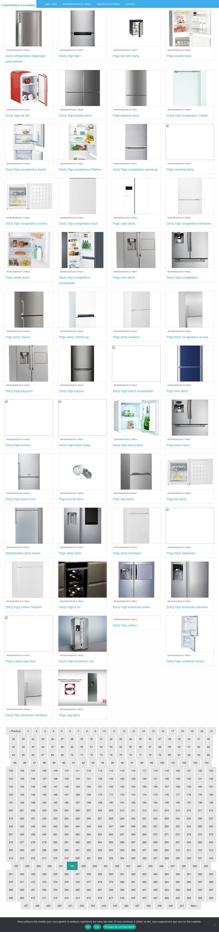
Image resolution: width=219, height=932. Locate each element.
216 (189, 810)
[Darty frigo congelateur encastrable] (82, 249)
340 (95, 866)
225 (78, 818)
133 (111, 778)
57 (150, 746)
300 (67, 850)
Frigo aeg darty (69, 715)
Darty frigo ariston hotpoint (24, 607)
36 (150, 739)
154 (133, 786)
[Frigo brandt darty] (82, 471)
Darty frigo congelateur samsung (135, 169)
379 (111, 882)
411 (44, 897)
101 (173, 762)
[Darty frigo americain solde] (136, 579)
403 (167, 889)
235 (189, 818)
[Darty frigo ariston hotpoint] (29, 579)
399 (122, 889)
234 (178, 818)
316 (33, 858)
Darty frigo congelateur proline (26, 223)
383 (155, 882)
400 (133, 889)
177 (178, 794)
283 (89, 842)
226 (89, 818)
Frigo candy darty (17, 277)
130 (78, 778)
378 (100, 882)
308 (155, 850)
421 (155, 897)
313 (211, 850)
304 (111, 850)
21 (211, 731)
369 (211, 874)
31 (101, 739)
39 (179, 739)
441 (182, 905)
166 (55, 794)
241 (44, 826)
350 (206, 866)
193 (144, 802)
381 (133, 882)
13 (133, 731)
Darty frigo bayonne (19, 391)
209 (111, 810)
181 (11, 802)
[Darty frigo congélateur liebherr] (82, 141)
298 (44, 850)
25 (42, 739)
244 (78, 826)
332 (211, 858)
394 (67, 889)
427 (26, 905)
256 (211, 826)
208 (100, 810)
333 (16, 866)
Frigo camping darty (180, 169)
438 (148, 905)
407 (211, 889)
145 (33, 786)
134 (122, 778)
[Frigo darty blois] (82, 525)
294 (211, 842)
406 (200, 889)
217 (200, 810)
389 (11, 889)
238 (11, 826)
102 (184, 762)
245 (89, 826)
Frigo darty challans (126, 337)
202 (33, 810)
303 (100, 850)
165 (44, 794)
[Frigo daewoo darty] (136, 87)
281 (67, 842)
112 (89, 770)
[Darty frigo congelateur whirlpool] (190, 195)
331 (200, 858)
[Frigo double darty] (190, 28)
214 (167, 810)
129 (67, 778)
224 (67, 818)
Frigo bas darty (123, 499)
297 (33, 850)
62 (198, 746)
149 (78, 786)
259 (33, 834)
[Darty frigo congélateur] (190, 249)
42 (208, 739)
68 (52, 754)
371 (22, 882)
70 (72, 754)
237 (211, 818)
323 (111, 858)
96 (122, 762)
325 (133, 858)
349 (195, 866)
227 (100, 818)
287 (133, 842)
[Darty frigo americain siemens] (190, 579)
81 (179, 754)
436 (126, 905)
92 (83, 762)
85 (15, 762)
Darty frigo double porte (75, 115)
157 (167, 786)
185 (55, 802)
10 (104, 731)
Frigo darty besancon (181, 553)
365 (167, 874)
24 (33, 739)
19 (192, 731)
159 (189, 786)
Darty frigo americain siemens (187, 607)
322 (100, 858)
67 (42, 754)
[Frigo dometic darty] (136, 28)
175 (155, 794)
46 (42, 746)
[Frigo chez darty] (136, 249)
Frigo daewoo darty (126, 115)
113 (100, 770)
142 (211, 778)
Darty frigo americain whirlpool (26, 715)
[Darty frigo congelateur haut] (82, 195)
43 (13, 746)
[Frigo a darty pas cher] (29, 633)
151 (100, 786)
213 (155, 810)
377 (89, 882)
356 (67, 874)
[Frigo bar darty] (190, 471)
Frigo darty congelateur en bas (187, 337)
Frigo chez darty (124, 277)
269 (144, 834)
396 (89, 889)
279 (44, 842)
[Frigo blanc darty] (190, 417)
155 (144, 786)
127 (44, 778)
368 (200, 874)
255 (200, 826)
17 (172, 731)
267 (122, 834)
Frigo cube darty (124, 223)
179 (200, 794)
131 (89, 778)
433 (93, 905)
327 (155, 858)
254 (189, 826)
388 (211, 882)
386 (189, 882)
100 (162, 762)
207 (89, 810)
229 (122, 818)
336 (50, 866)
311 (189, 850)
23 (23, 739)
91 (73, 762)
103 (195, 762)
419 (133, 897)
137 (155, 778)
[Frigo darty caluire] (29, 309)
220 (22, 818)
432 (82, 905)
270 (155, 834)
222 (44, 818)
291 (178, 842)
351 (11, 874)
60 (179, 746)
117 (144, 770)
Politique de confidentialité (119, 926)
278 (33, 842)
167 (67, 794)
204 (55, 810)
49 (72, 746)
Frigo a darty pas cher (21, 661)
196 (178, 802)
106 (22, 770)
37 (159, 739)
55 (130, 746)
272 (178, 834)
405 (189, 889)
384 (167, 882)
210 (122, 810)
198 (200, 802)
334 (27, 866)
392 (44, 889)
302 (89, 850)
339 (84, 866)
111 (78, 770)
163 (22, 794)
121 (189, 770)
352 (22, 874)
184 (44, 802)
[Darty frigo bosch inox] (29, 471)
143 (11, 786)
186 (67, 802)
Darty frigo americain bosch (185, 661)
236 (200, 818)
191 (122, 802)
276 (11, 842)
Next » (194, 905)
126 (33, 778)
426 (211, 897)
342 (117, 866)
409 (22, 897)
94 (102, 762)
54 (120, 746)
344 (139, 866)
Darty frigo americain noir (76, 661)
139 (178, 778)
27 (62, 739)
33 (120, 739)
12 (124, 731)
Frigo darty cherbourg (74, 337)
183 (33, 802)
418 (122, 897)
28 (72, 739)
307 (144, 850)
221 (33, 818)
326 (144, 858)
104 (206, 762)
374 (55, 882)
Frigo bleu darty (177, 391)
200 (11, 810)
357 (78, 874)
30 (91, 739)
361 (122, 874)
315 (22, 858)
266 (111, 834)
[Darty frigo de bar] (29, 87)
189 (100, 802)
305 (122, 850)
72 (91, 754)
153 (122, 786)
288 (144, 842)
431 (71, 905)
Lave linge (51, 4)
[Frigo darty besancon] (190, 525)
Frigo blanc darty (178, 445)
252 (167, 826)
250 (144, 826)
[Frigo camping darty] (190, 141)
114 (111, 770)
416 (100, 897)
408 (11, 897)
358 (89, 874)
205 (67, 810)
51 (91, 746)
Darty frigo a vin (70, 607)
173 (133, 794)
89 (54, 762)
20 (202, 731)
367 (189, 874)
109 (55, 770)
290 (167, 842)
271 (167, 834)
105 (11, 770)
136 (144, 778)
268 (133, 834)
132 (100, 778)
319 (67, 858)
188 (89, 802)
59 (169, 746)
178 (189, 794)
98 (141, 762)
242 (55, 826)
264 (89, 834)
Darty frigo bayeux (71, 391)
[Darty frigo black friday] (82, 417)
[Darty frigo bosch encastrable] (136, 363)
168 (78, 794)
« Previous (15, 731)
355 (55, 874)
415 (89, 897)
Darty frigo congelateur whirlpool (189, 223)
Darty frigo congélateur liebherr (80, 169)
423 (178, 897)
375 (67, 882)
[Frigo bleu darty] (190, 363)
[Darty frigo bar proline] (136, 417)
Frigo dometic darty (126, 55)
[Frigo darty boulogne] (136, 525)
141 (200, 778)
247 (111, 826)
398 (111, 889)
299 (55, 850)
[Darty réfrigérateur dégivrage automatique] (29, 28)
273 (189, 834)
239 (22, 826)
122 (200, 770)
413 (67, 897)
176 (167, 794)
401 (144, 889)
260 (44, 834)
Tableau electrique (108, 4)
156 (155, 786)
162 (11, 794)
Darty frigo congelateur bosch (26, 169)
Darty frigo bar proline (128, 445)
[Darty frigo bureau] (29, 417)
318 (55, 858)
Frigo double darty (179, 55)
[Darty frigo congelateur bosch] (29, 141)
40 (189, 739)
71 (81, 754)
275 (211, 834)
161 (211, 786)
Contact (130, 4)
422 (167, 897)
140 (189, 778)
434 (104, 905)
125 (22, 778)
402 (155, 889)
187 (78, 802)
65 (23, 754)
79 (159, 754)
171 (111, 794)
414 (78, 897)
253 (178, 826)
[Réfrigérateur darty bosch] (29, 525)
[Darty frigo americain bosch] (190, 633)
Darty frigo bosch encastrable (133, 391)
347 (173, 866)
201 (22, 810)
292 (189, 842)
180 (211, 794)
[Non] (214, 924)
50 (81, 746)
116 (133, 770)
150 (89, 786)
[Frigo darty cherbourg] (82, 309)
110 (67, 770)
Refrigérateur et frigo (76, 4)
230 (133, 818)
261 (55, 834)
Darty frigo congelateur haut (78, 223)
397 (100, 889)
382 (144, 882)
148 (67, 786)
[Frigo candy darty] (29, 249)
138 (167, 778)
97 (132, 762)
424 (189, 897)
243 (67, 826)
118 (155, 770)
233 (167, 818)
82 (189, 754)
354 (44, 874)
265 (100, 834)
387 (200, 882)
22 (13, 739)
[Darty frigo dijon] (82, 28)
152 (111, 786)
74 (111, 754)
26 (52, 739)
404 (178, 889)
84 (208, 754)
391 (33, 889)
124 (11, 778)
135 (133, 778)
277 (22, 842)
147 (55, 786)
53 (111, 746)
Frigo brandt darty (71, 499)
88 (44, 762)
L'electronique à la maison (18, 5)
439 (160, 905)
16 (163, 731)
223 (55, 818)
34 (130, 739)
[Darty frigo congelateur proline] (29, 195)
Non (97, 926)
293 (200, 842)
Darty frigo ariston (125, 625)
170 (100, 794)
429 (48, 905)
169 (89, 794)
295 (11, 850)
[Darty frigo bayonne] (29, 363)
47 (52, 746)
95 (112, 762)
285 (111, 842)
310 (178, 850)
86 (24, 762)
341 (106, 866)
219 (11, 818)
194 (155, 802)
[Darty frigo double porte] (82, 87)
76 (130, 754)
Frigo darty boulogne (127, 553)
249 (133, 826)
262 (67, 834)
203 (44, 810)
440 (171, 905)
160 (200, 786)
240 (33, 826)
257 (11, 834)
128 (55, 778)
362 (133, 874)
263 (78, 834)
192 (133, 802)
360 (111, 874)
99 (151, 762)
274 (200, 834)
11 (114, 731)
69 (62, 754)
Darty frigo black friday (74, 445)
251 (155, 826)
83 (198, 754)
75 (120, 754)
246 (100, 826)
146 (44, 786)
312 (200, 850)
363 (144, 874)
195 (167, 802)
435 (115, 905)
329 (178, 858)
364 (155, 874)
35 (140, 739)
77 (140, 754)
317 (44, 858)
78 (150, 754)
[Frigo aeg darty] (82, 687)
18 (182, 731)
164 (33, 794)
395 (78, 889)
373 (44, 882)
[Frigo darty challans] (136, 309)
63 (208, 746)
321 (89, 858)
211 (133, 810)
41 (198, 739)
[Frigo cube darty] (136, 195)
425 (200, 897)
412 (55, 897)
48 (62, 746)
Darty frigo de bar (18, 115)
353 (33, 874)
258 (22, 834)
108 (44, 770)
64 (13, 754)
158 (178, 786)
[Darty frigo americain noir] (82, 633)
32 (111, 739)
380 (122, 882)
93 (93, 762)
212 (144, 810)
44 (23, 746)
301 (78, 850)
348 (184, 866)
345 (150, 866)
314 (11, 858)
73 (101, 754)
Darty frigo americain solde (131, 607)
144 (22, 786)
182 (22, 802)
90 (63, 762)
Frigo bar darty (177, 499)
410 (33, 897)
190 (111, 802)
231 (144, 818)
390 (22, 889)
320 (78, 858)
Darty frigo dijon (70, 55)
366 (178, 874)
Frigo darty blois (70, 553)
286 (122, 842)
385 (178, 882)
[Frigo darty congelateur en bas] (190, 309)
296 (22, 850)
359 (100, 874)
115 (122, 770)
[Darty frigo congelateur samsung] (136, 141)
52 (101, 746)
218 (211, 810)
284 (100, 842)
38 (169, 739)
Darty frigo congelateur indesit (187, 115)
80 (169, 754)
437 (137, 905)
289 (155, 842)
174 (144, 794)
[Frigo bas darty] (136, 471)
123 (211, 770)
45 (33, 746)
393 (55, 889)
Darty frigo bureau (18, 445)
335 (38, 866)
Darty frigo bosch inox (21, 499)
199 (211, 802)
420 (144, 897)
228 (111, 818)
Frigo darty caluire (18, 337)
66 (33, 754)
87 (34, 762)
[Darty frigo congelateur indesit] (190, 87)
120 (178, 770)
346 (161, 866)
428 (37, 905)
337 (61, 866)
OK (88, 926)
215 (178, 810)
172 (122, 794)
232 (155, 818)
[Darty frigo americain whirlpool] (29, 687)
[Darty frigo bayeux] (82, 363)
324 (122, 858)
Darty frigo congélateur (182, 277)
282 (78, 842)
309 (167, 850)
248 (122, 826)
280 (55, 842)
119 (167, 770)
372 (33, 882)
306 (133, 850)
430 (59, 905)
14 (143, 731)
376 (78, 882)
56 (140, 746)
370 (11, 882)
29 (81, 739)
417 (111, 897)
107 (33, 770)
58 (159, 746)
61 (189, 746)
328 (167, 858)
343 (128, 866)
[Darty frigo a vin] (82, 579)
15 (153, 731)
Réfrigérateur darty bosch (23, 553)
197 (189, 802)
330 (189, 858)
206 (78, 810)
